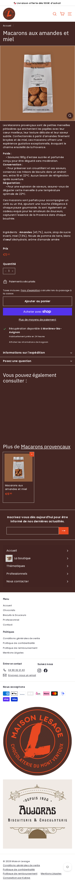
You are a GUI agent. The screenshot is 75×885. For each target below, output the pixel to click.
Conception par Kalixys (16, 877)
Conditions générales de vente (21, 638)
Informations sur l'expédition (24, 352)
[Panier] (62, 14)
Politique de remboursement (20, 648)
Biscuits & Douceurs (14, 615)
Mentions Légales (13, 652)
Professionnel (11, 619)
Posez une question (17, 361)
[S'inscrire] (64, 530)
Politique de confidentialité (19, 643)
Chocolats (9, 610)
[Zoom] (70, 115)
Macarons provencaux (45, 446)
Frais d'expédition (30, 290)
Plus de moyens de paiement (37, 319)
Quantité (9, 264)
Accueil (7, 25)
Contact (7, 624)
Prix (5, 248)
